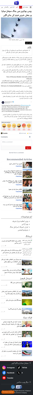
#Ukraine (29, 79)
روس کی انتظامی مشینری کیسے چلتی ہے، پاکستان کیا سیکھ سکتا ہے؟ (11, 292)
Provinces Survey (8, 392)
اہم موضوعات (26, 217)
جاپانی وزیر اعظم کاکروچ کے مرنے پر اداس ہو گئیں (12, 242)
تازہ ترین (12, 7)
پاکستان (6, 7)
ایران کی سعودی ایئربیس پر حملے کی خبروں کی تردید (12, 352)
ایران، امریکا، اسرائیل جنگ (19, 227)
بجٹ (20, 7)
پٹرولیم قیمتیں (23, 230)
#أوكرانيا (4, 81)
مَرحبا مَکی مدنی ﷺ (16, 282)
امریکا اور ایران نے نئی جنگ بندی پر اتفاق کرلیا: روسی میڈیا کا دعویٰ (12, 271)
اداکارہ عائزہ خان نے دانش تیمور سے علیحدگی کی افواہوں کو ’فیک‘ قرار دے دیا (12, 334)
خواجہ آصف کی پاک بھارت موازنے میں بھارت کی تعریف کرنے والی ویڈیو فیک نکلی (12, 324)
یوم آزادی (25, 224)
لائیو (17, 7)
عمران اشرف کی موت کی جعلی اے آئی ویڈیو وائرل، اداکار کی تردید (12, 343)
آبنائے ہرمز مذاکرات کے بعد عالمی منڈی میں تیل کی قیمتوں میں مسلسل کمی (11, 251)
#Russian (13, 77)
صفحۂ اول (25, 7)
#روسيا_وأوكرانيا (28, 83)
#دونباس (22, 83)
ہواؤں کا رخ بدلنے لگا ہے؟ (14, 309)
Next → (29, 212)
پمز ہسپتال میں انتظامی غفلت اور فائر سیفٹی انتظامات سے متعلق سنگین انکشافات (11, 261)
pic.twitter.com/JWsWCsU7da (10, 83)
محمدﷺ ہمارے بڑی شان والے (13, 300)
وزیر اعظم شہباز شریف (20, 221)
